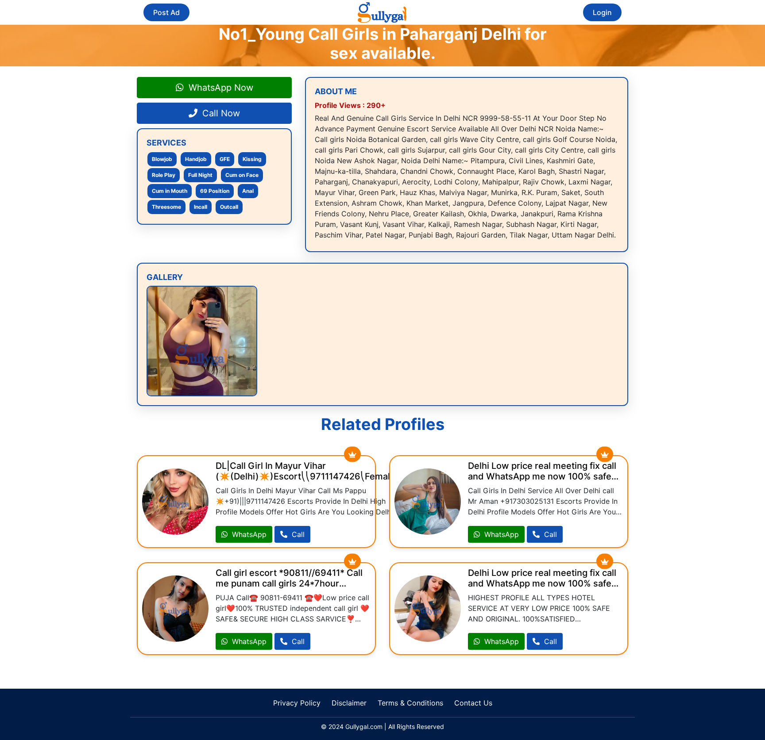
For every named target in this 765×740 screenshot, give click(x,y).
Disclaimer (349, 702)
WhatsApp (248, 534)
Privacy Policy (297, 702)
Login (602, 12)
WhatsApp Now (219, 87)
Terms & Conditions (410, 702)
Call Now (220, 113)
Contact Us (473, 702)
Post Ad (166, 12)
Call (297, 534)
